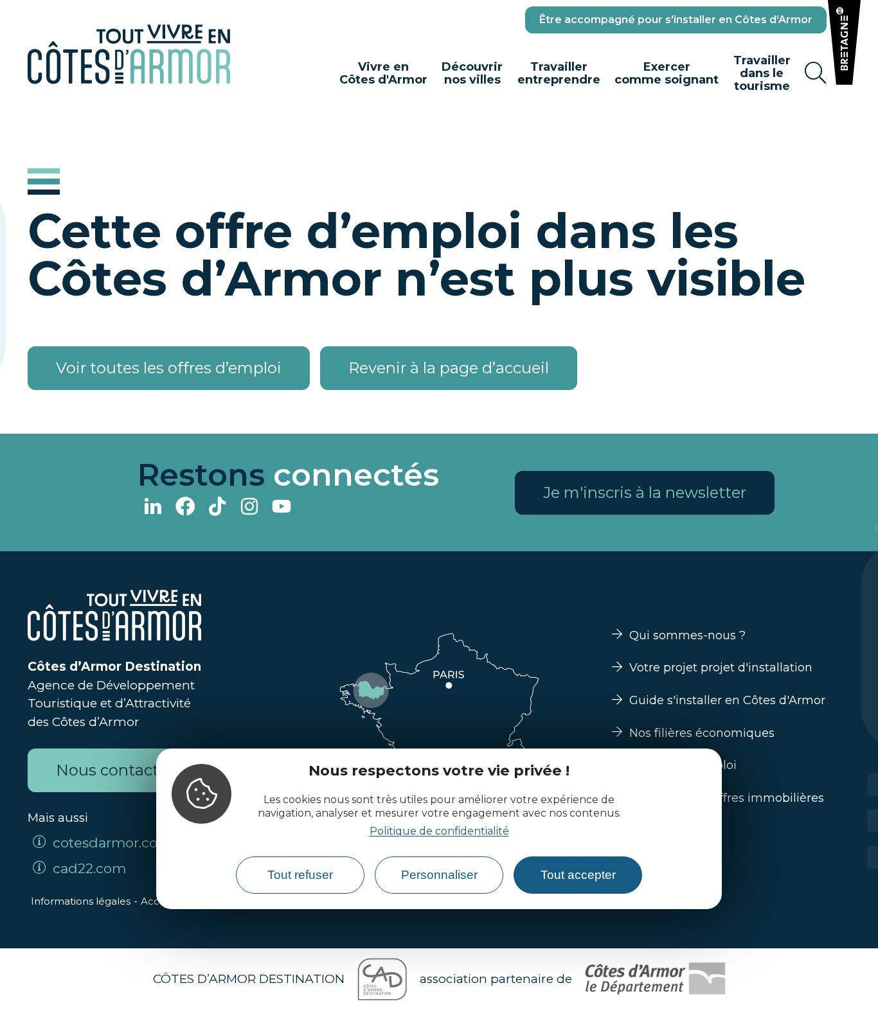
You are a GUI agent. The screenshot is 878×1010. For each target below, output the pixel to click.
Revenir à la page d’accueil (448, 368)
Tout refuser (300, 875)
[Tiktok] (217, 507)
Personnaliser (439, 875)
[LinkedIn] (153, 507)
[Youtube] (281, 507)
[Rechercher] (816, 73)
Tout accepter (578, 875)
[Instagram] (249, 507)
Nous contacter (115, 770)
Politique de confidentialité (439, 831)
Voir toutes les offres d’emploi (169, 368)
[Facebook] (185, 507)
